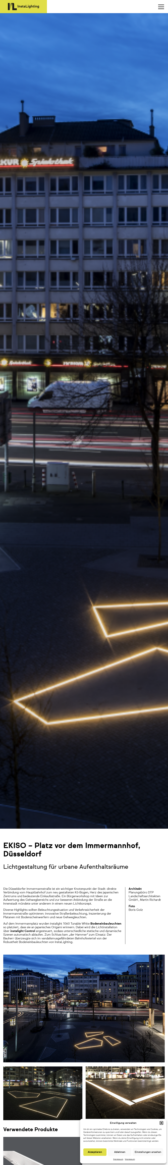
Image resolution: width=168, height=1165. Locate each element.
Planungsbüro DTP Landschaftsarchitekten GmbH (144, 896)
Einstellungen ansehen (148, 1152)
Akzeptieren (95, 1152)
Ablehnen (119, 1152)
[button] (161, 1123)
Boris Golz (136, 909)
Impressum (118, 1159)
